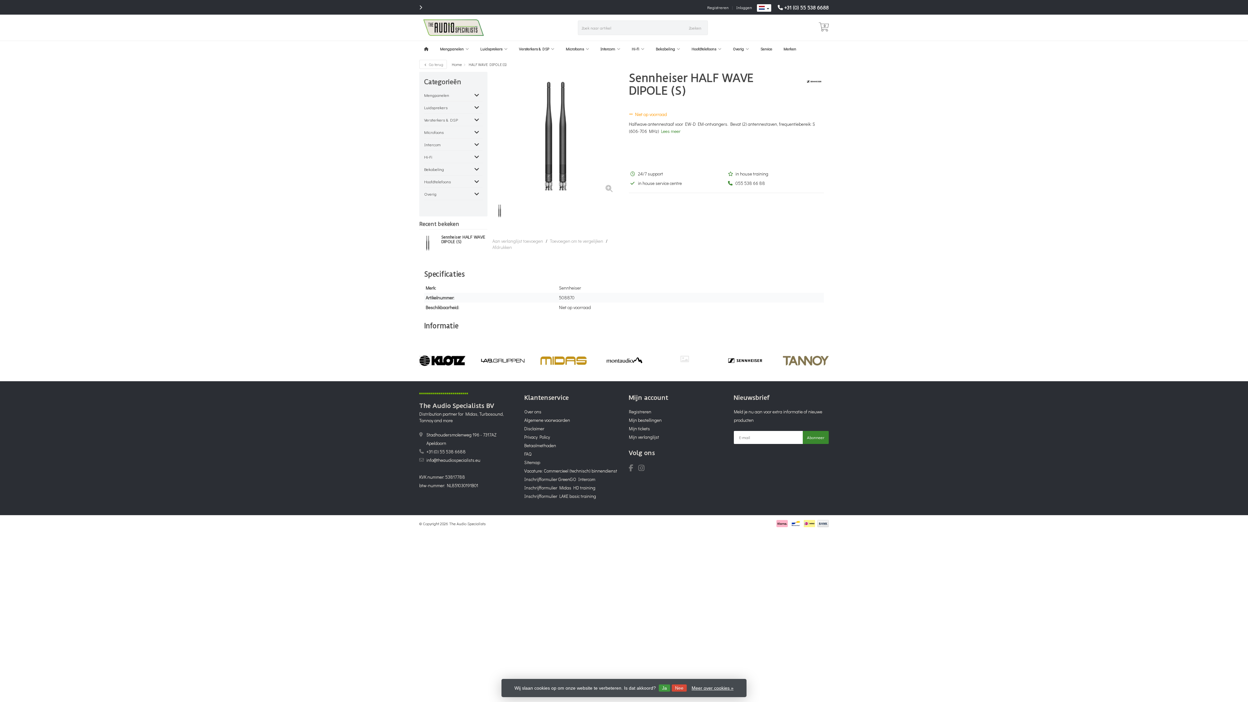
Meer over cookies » (713, 688)
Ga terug (435, 64)
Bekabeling (665, 48)
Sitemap (532, 462)
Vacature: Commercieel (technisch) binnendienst (570, 471)
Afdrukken (502, 247)
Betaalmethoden (540, 445)
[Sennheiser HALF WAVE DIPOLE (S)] (427, 243)
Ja (664, 688)
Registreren (718, 7)
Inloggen (744, 7)
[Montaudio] (624, 361)
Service (766, 48)
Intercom (608, 48)
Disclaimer (534, 428)
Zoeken (695, 28)
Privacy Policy (537, 437)
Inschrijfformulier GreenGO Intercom (559, 479)
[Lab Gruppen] (503, 361)
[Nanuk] (685, 359)
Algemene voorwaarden (547, 420)
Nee (679, 688)
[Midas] (563, 361)
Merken (790, 48)
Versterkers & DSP (534, 48)
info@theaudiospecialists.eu (453, 460)
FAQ (527, 454)
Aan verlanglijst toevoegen (517, 241)
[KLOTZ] (442, 361)
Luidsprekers (491, 48)
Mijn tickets (639, 428)
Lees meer (671, 131)
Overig (738, 48)
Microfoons (575, 48)
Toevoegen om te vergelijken (576, 241)
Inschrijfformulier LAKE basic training (560, 496)
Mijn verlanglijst (644, 437)
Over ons (532, 412)
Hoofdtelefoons (704, 48)
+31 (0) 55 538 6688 (806, 7)
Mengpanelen (452, 48)
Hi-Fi (635, 48)
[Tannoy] (806, 361)
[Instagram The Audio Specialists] (643, 469)
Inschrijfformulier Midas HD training (559, 488)
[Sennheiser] (812, 81)
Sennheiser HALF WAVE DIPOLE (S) (463, 239)
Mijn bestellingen (645, 420)
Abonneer (816, 437)
